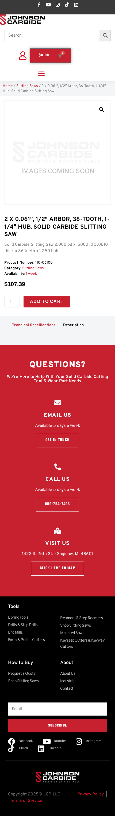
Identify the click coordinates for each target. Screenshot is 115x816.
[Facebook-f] (38, 4)
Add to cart (47, 301)
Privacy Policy (90, 794)
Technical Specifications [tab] (33, 325)
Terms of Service (26, 800)
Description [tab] (73, 325)
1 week (31, 274)
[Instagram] (57, 4)
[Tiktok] (66, 4)
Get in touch (57, 440)
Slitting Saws (27, 86)
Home (8, 86)
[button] (41, 73)
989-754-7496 (57, 504)
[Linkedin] (76, 4)
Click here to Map (57, 568)
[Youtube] (48, 4)
